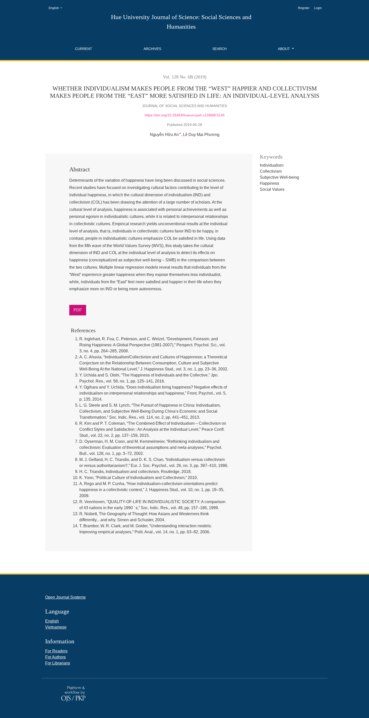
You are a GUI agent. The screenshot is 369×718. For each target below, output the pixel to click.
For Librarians (57, 663)
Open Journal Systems (65, 597)
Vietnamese (56, 627)
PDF (78, 310)
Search (219, 49)
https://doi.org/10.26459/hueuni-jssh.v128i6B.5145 (185, 115)
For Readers (56, 651)
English (56, 8)
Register (304, 8)
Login (318, 8)
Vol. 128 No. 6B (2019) (184, 76)
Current (83, 49)
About (284, 49)
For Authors (55, 657)
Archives (152, 49)
